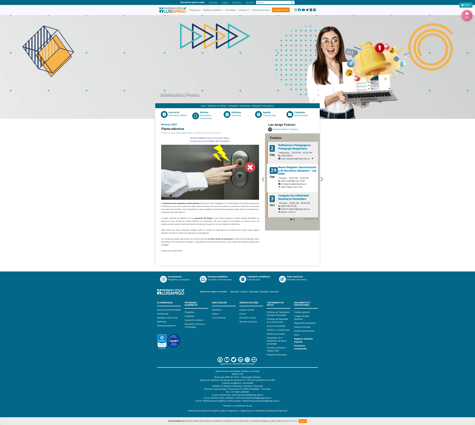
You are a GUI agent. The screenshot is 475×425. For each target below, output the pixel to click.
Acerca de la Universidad (169, 310)
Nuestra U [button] (244, 10)
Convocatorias (219, 317)
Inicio (204, 105)
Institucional (162, 313)
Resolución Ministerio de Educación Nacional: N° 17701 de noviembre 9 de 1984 (237, 380)
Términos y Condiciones (278, 330)
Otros (296, 335)
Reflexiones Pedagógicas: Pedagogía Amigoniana (294, 147)
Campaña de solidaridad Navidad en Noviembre (293, 197)
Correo (242, 313)
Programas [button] (194, 10)
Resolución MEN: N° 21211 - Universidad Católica (237, 377)
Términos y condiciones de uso (237, 405)
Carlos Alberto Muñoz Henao (181, 133)
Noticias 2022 (169, 124)
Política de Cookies (276, 334)
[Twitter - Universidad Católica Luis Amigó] (307, 10)
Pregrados (189, 312)
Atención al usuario (248, 321)
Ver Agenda (309, 219)
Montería (250, 2)
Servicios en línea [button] (261, 10)
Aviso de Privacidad (276, 326)
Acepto (303, 421)
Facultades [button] (230, 10)
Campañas (233, 105)
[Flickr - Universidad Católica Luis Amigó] (311, 10)
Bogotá (225, 2)
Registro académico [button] (212, 10)
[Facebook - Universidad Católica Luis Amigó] (299, 10)
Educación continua (194, 320)
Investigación (219, 302)
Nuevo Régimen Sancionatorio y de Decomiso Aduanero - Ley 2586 (297, 170)
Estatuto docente (302, 327)
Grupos (215, 313)
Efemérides (245, 105)
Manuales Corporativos (263, 105)
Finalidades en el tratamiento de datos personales (277, 341)
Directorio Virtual (247, 317)
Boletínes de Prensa (217, 105)
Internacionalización (166, 325)
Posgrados (190, 316)
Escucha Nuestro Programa (285, 129)
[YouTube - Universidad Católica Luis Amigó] (303, 10)
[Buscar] (292, 2)
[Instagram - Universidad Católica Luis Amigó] (295, 10)
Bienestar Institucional (167, 317)
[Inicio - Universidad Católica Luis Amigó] (172, 10)
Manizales (237, 2)
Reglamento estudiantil (305, 323)
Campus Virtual (281, 10)
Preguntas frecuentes (277, 354)
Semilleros (217, 310)
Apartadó (213, 2)
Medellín (264, 291)
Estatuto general (302, 312)
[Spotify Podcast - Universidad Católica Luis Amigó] (314, 10)
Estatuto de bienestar (304, 331)
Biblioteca (161, 321)
